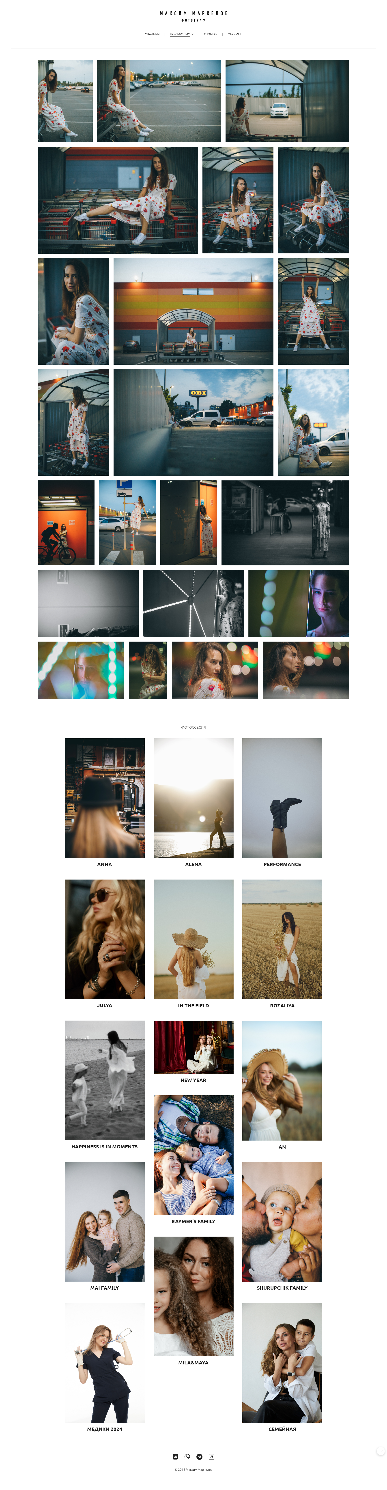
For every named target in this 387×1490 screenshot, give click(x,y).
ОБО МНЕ (235, 34)
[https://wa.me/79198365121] (187, 1456)
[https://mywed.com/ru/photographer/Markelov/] (211, 1456)
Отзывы (210, 34)
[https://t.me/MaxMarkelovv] (199, 1456)
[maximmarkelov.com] (193, 16)
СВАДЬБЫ (152, 34)
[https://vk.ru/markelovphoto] (175, 1456)
